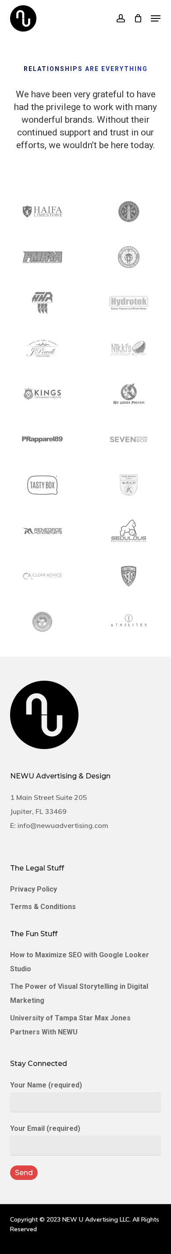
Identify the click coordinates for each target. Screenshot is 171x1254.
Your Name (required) (46, 1085)
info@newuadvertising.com (63, 825)
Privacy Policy (33, 889)
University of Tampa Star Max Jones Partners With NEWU (70, 1025)
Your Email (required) (45, 1128)
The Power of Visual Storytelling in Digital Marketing (79, 993)
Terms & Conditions (43, 906)
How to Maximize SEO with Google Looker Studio (79, 962)
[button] (155, 18)
